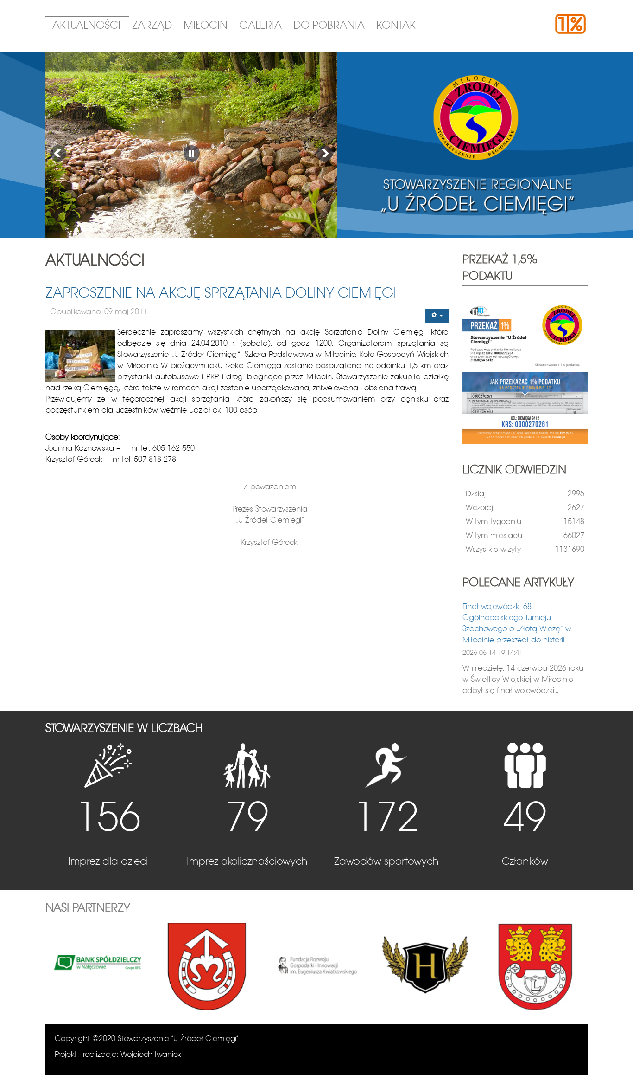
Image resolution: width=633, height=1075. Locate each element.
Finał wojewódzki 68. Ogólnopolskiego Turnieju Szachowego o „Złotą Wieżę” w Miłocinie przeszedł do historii (516, 623)
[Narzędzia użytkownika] (437, 316)
